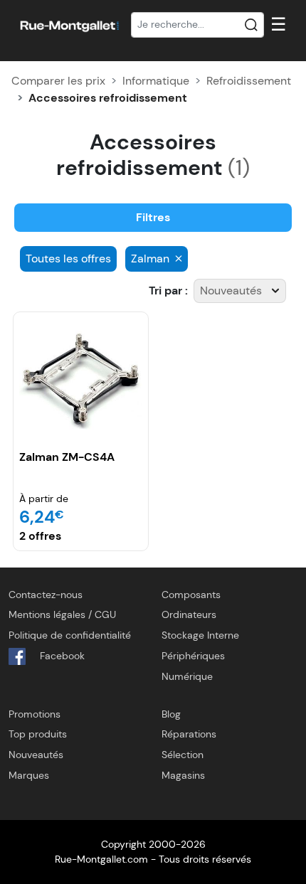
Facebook (61, 655)
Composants (191, 594)
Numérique (187, 676)
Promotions (34, 714)
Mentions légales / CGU (62, 614)
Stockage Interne (200, 635)
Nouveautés (36, 754)
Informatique (155, 80)
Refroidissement (248, 80)
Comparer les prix (58, 80)
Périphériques (193, 655)
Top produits (38, 734)
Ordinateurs (189, 614)
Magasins (183, 775)
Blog (171, 714)
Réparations (189, 734)
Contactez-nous (46, 594)
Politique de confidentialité (70, 635)
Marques (29, 775)
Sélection (183, 754)
